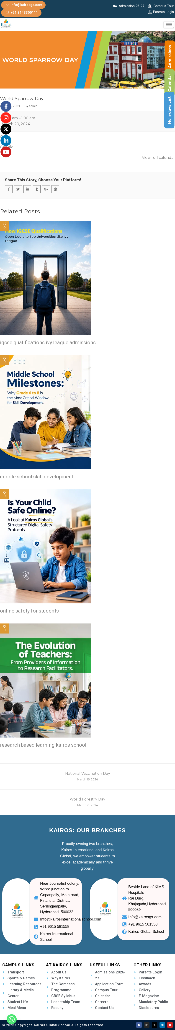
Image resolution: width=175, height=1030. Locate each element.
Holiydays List (169, 110)
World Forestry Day (87, 802)
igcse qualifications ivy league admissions (48, 342)
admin (33, 106)
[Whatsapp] (12, 1019)
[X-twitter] (154, 1025)
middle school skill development (37, 477)
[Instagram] (146, 1025)
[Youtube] (170, 1025)
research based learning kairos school (43, 745)
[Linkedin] (162, 1025)
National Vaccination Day (87, 776)
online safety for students (29, 611)
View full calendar (158, 157)
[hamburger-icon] (169, 24)
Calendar (169, 83)
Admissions (170, 56)
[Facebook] (139, 1025)
